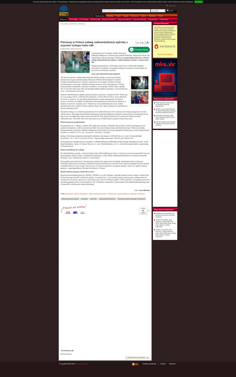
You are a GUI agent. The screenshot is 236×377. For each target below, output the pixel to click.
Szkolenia (172, 364)
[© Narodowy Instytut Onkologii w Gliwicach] (139, 89)
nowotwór (84, 199)
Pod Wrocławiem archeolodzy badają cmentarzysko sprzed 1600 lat (166, 123)
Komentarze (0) (67, 351)
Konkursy (134, 16)
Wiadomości (99, 16)
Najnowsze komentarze (163, 210)
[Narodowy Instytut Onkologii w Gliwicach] (75, 62)
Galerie (143, 16)
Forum (118, 16)
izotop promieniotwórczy (107, 199)
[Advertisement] (105, 32)
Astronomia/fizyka (139, 19)
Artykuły (110, 16)
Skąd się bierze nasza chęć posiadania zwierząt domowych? (165, 104)
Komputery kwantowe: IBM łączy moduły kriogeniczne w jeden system (165, 117)
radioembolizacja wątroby (70, 199)
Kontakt (163, 364)
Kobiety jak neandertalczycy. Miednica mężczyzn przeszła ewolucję (165, 215)
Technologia (73, 19)
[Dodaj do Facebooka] (75, 212)
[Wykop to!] (68, 212)
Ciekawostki (164, 19)
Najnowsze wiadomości (164, 99)
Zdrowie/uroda (95, 19)
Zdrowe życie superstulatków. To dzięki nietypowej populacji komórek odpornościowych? (166, 110)
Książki (126, 16)
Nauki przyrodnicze (124, 19)
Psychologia (84, 19)
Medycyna (63, 19)
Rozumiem (198, 2)
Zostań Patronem (161, 23)
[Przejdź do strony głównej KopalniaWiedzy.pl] (64, 11)
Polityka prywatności (149, 364)
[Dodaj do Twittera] (82, 212)
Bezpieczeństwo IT (109, 19)
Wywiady (152, 16)
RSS (136, 364)
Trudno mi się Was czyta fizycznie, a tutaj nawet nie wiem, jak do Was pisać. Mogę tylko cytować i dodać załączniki (166, 223)
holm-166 (93, 199)
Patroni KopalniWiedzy (165, 54)
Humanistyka (153, 19)
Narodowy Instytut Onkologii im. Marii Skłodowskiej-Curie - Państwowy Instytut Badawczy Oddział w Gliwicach (105, 194)
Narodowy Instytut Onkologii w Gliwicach (131, 199)
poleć (149, 210)
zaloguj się (172, 6)
